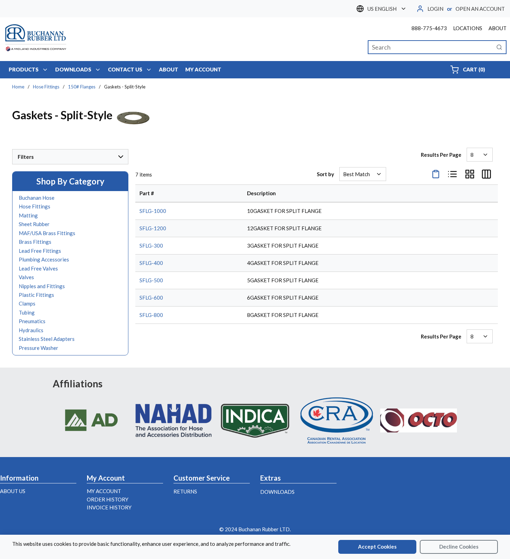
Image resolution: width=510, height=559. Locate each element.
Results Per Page (441, 155)
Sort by (325, 174)
